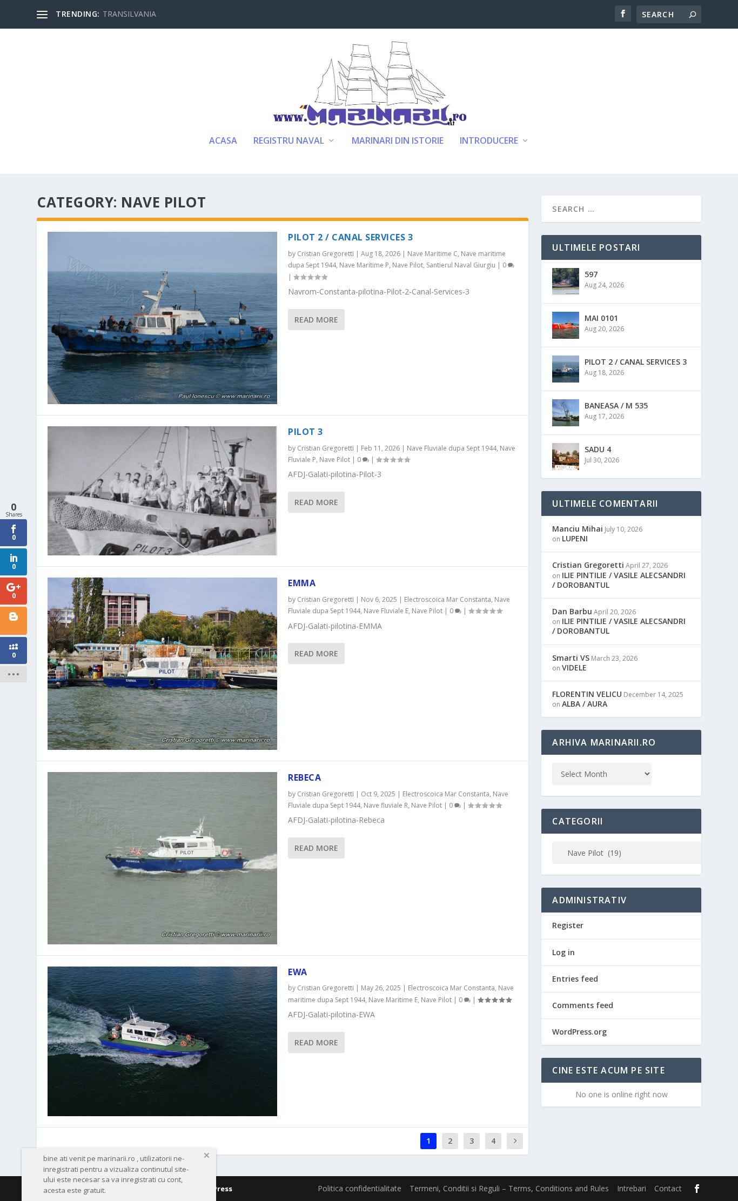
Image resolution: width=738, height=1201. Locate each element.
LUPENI (575, 538)
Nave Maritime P (364, 265)
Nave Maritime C (432, 253)
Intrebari (631, 1188)
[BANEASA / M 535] (565, 412)
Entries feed (575, 979)
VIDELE (574, 667)
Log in (563, 952)
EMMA (302, 583)
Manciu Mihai (577, 529)
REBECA (304, 777)
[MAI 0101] (565, 325)
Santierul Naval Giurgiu (460, 265)
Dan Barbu (572, 611)
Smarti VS (570, 658)
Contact (668, 1188)
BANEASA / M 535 (616, 405)
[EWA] (162, 1041)
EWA (297, 972)
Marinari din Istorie (398, 141)
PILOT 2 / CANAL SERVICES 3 (350, 237)
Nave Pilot (407, 265)
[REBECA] (162, 858)
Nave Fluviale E (386, 610)
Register (567, 925)
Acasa (223, 141)
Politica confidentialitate (359, 1188)
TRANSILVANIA (129, 14)
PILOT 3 (305, 432)
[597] (565, 281)
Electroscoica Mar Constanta (447, 599)
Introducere (489, 141)
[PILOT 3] (162, 490)
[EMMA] (162, 664)
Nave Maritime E (393, 999)
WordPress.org (579, 1031)
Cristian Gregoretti (325, 253)
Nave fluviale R (386, 805)
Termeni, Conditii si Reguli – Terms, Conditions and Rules (509, 1188)
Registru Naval (288, 141)
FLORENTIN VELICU (587, 694)
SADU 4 (598, 449)
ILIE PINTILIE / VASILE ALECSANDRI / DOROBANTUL (619, 580)
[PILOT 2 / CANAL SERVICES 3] (162, 318)
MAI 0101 (601, 318)
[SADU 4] (565, 456)
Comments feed (582, 1005)
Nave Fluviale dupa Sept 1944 (452, 448)
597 (591, 274)
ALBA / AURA (584, 704)
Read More (316, 319)
